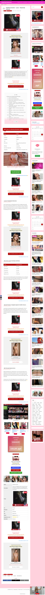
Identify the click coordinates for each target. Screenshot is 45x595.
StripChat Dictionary (6, 2)
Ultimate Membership (38, 424)
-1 (32, 402)
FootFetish (33, 411)
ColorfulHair (33, 408)
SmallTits (39, 418)
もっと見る (15, 121)
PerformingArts (34, 415)
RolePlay (36, 417)
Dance (40, 408)
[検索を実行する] (42, 7)
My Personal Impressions (12, 101)
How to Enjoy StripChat (26, 589)
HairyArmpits (34, 414)
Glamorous (40, 411)
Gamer (37, 411)
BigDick (39, 404)
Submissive (39, 421)
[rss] (41, 0)
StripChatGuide (15, 589)
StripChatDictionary (34, 421)
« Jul (32, 139)
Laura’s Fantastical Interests (13, 97)
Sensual (33, 418)
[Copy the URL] (24, 580)
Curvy (37, 408)
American (5, 574)
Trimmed (33, 424)
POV (37, 415)
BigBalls (33, 404)
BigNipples (33, 405)
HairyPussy (38, 414)
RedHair (33, 417)
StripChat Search (20, 589)
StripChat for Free (10, 589)
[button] (12, 433)
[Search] (43, 0)
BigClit (36, 404)
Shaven (36, 418)
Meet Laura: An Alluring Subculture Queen (13, 96)
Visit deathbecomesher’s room (23, 89)
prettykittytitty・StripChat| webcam (13, 114)
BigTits (37, 405)
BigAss (41, 402)
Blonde (40, 405)
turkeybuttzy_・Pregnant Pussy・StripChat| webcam (16, 102)
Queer (40, 415)
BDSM (38, 402)
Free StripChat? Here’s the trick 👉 (22, 175)
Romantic (40, 417)
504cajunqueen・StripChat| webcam (14, 117)
